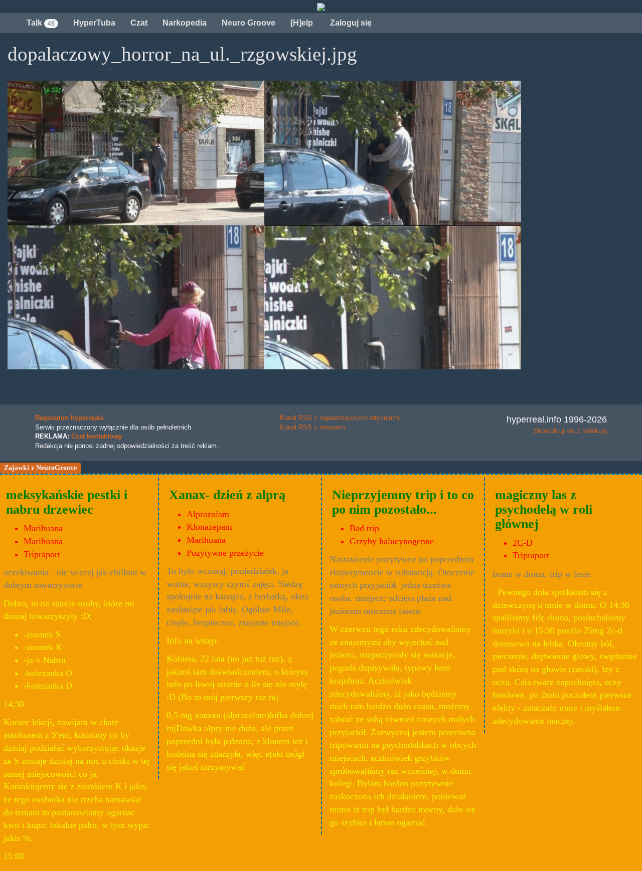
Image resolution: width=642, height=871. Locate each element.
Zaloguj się (350, 23)
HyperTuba (94, 23)
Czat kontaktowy (96, 436)
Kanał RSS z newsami (312, 427)
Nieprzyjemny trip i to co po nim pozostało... (403, 502)
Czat (138, 23)
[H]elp (301, 23)
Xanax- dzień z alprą (227, 495)
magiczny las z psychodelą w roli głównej (543, 509)
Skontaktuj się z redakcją (570, 430)
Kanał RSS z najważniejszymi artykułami (339, 417)
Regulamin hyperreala (69, 417)
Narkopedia (185, 23)
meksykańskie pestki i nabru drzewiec (66, 502)
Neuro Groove (248, 23)
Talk (41, 23)
